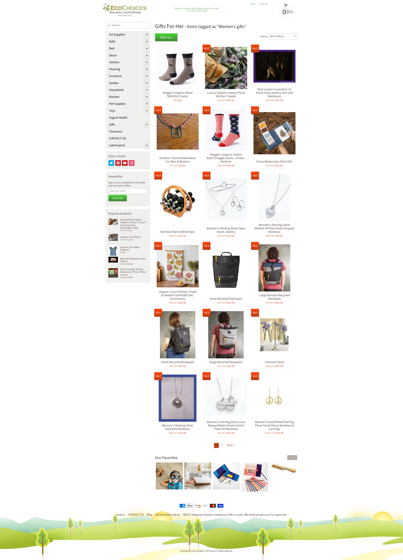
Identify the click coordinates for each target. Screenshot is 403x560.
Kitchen (129, 97)
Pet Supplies (129, 104)
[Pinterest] (118, 163)
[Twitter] (111, 163)
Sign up (263, 4)
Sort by (264, 36)
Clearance (115, 131)
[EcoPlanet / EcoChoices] (125, 10)
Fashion (129, 63)
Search (120, 514)
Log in (253, 4)
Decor (129, 56)
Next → (231, 445)
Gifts (129, 125)
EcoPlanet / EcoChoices (206, 551)
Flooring (129, 70)
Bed (129, 49)
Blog (149, 514)
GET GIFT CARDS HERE (197, 11)
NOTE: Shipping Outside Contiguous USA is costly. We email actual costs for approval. (235, 514)
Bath (129, 42)
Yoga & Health (118, 117)
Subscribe (117, 198)
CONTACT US (117, 138)
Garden (129, 84)
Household (129, 90)
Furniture (129, 77)
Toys (129, 111)
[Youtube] (125, 163)
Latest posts (129, 146)
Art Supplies (129, 35)
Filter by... (166, 37)
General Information (168, 514)
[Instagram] (131, 163)
